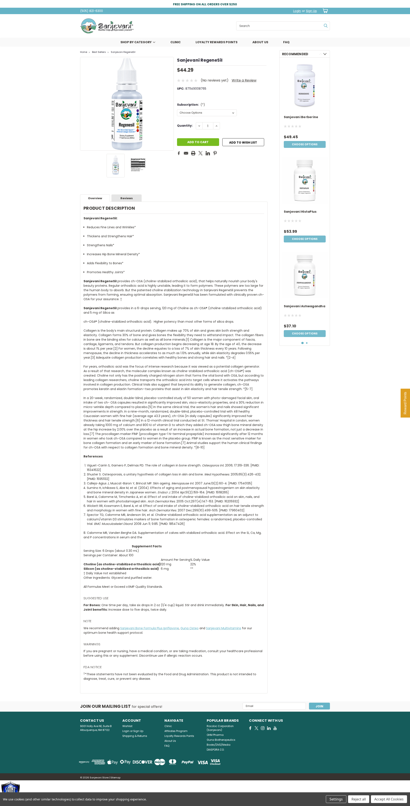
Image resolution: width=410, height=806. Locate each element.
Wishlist (127, 726)
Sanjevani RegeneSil (123, 52)
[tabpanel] (305, 105)
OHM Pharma (215, 735)
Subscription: (191, 104)
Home (83, 52)
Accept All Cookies (389, 799)
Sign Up (311, 11)
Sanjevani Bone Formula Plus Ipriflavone (149, 628)
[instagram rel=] (263, 728)
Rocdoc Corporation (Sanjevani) (220, 728)
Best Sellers (99, 52)
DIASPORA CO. (215, 749)
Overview (95, 198)
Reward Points (405, 403)
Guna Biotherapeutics (221, 740)
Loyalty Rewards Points (216, 42)
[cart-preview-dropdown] (324, 11)
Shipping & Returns (134, 736)
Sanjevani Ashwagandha (304, 306)
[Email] (186, 153)
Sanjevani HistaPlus (300, 212)
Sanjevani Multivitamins (223, 628)
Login (297, 11)
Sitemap (115, 777)
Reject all (358, 799)
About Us (260, 42)
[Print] (193, 153)
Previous (84, 103)
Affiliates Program (175, 731)
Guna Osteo (189, 628)
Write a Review (244, 80)
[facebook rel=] (250, 728)
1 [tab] (302, 343)
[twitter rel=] (256, 728)
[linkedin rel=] (269, 728)
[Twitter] (200, 153)
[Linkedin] (208, 153)
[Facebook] (179, 153)
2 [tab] (307, 343)
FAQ (286, 42)
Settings (336, 799)
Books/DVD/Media (218, 745)
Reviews (126, 198)
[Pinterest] (215, 153)
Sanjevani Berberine (301, 117)
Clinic (175, 42)
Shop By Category (136, 42)
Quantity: (185, 125)
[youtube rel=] (275, 728)
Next (170, 103)
